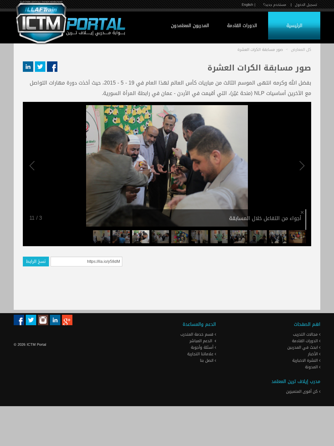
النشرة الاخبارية (305, 360)
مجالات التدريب (306, 334)
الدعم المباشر (201, 340)
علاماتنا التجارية (201, 354)
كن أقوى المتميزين (302, 391)
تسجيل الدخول (306, 4)
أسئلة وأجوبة (203, 347)
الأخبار (313, 354)
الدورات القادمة (242, 25)
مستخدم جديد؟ (274, 4)
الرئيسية (294, 25)
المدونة (312, 367)
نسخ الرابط (36, 261)
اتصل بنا (207, 360)
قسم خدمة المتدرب (197, 334)
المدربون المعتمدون (190, 25)
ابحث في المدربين (303, 347)
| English (248, 4)
